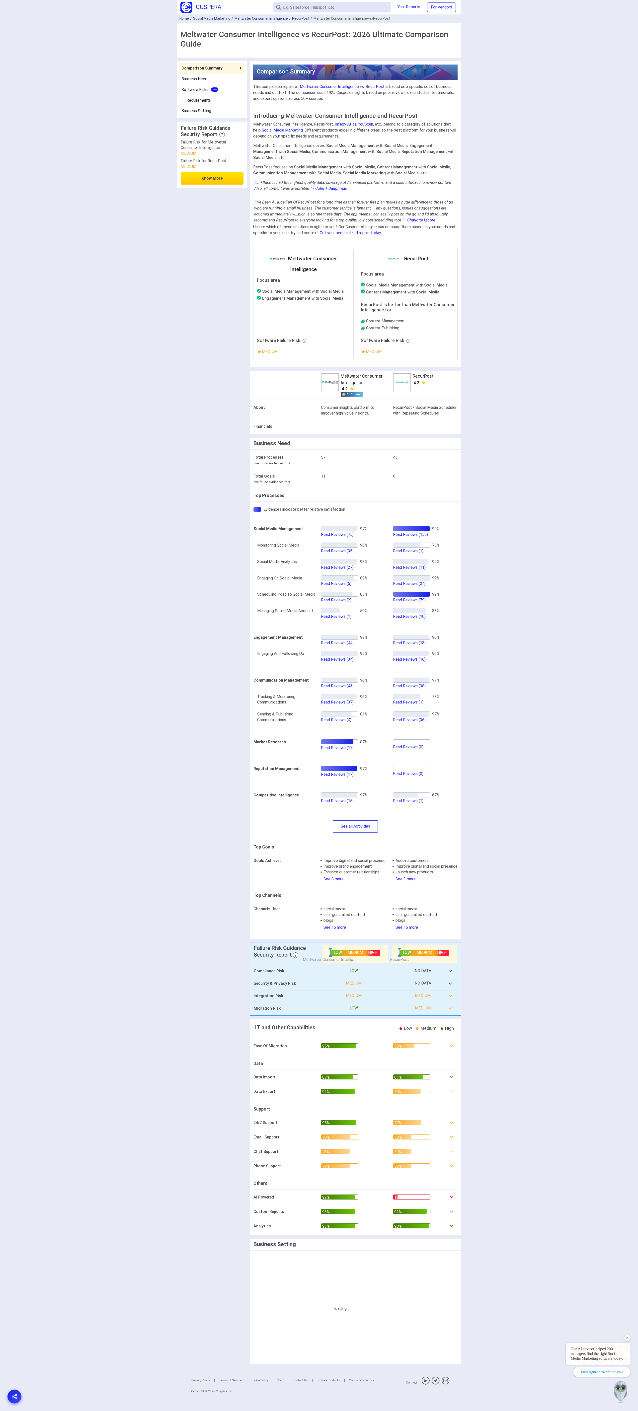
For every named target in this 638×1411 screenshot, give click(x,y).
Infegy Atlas (345, 124)
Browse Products (328, 1380)
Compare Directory (361, 1380)
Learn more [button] (569, 1381)
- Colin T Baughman (330, 188)
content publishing (382, 328)
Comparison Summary (202, 68)
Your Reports (409, 6)
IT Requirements (196, 100)
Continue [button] (586, 1394)
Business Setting (196, 110)
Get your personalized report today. (351, 232)
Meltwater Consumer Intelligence (261, 18)
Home (184, 18)
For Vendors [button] (441, 7)
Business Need (194, 78)
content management (385, 321)
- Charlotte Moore (420, 220)
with (303, 291)
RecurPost (300, 18)
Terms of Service (230, 1380)
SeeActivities (355, 826)
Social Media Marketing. (283, 130)
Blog (280, 1380)
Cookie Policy (259, 1380)
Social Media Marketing (211, 18)
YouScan (365, 124)
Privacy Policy (200, 1380)
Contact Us (300, 1380)
